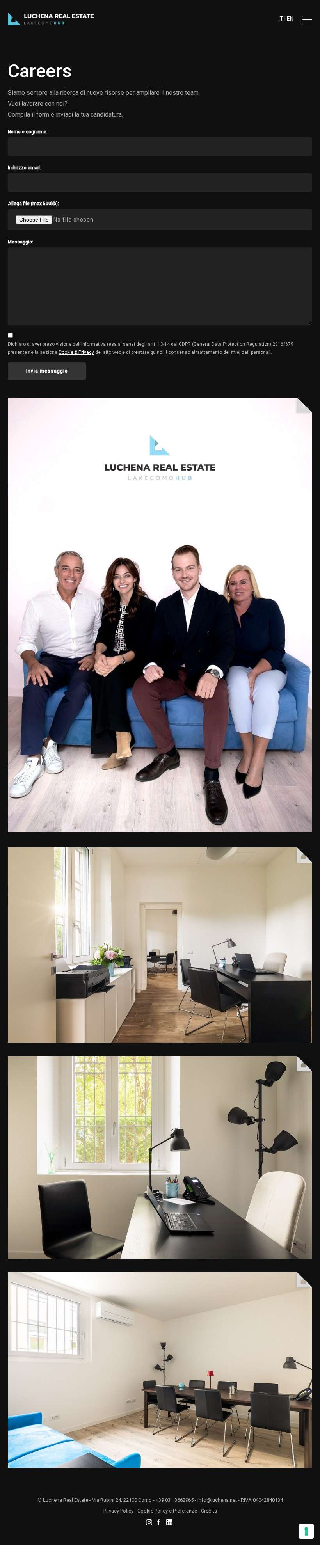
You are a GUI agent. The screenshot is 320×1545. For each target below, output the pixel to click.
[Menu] (307, 22)
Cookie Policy (152, 1511)
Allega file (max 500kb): (33, 203)
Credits (209, 1511)
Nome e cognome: (28, 132)
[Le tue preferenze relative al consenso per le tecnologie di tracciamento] (306, 1531)
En (290, 19)
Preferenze (185, 1511)
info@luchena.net (217, 1500)
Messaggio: (20, 242)
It (281, 19)
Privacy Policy (118, 1511)
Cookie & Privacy (76, 352)
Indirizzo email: (24, 167)
